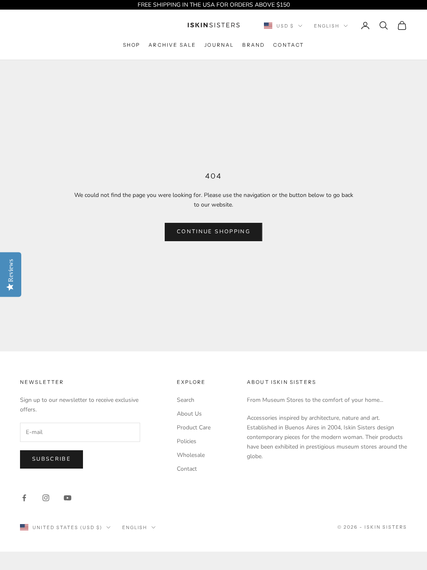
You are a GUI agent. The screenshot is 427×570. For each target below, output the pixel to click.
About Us (189, 414)
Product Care (194, 427)
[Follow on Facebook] (24, 498)
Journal (219, 45)
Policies (186, 441)
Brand (253, 45)
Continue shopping (213, 231)
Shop (132, 45)
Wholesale (191, 455)
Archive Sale (172, 45)
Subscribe (51, 459)
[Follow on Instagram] (46, 498)
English (326, 26)
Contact (288, 45)
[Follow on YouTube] (67, 498)
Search (185, 400)
